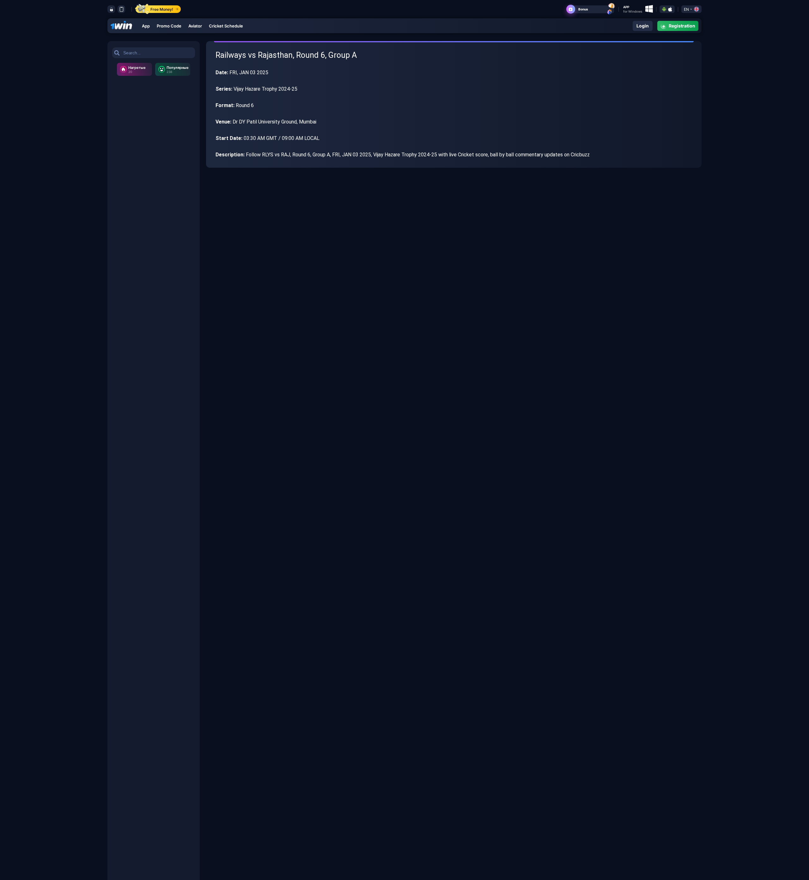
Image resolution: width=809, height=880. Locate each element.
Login (642, 25)
